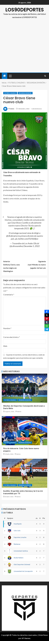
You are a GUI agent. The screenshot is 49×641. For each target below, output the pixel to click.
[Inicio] (4, 76)
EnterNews (43, 635)
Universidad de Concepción (23, 571)
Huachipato (18, 524)
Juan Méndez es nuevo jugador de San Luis (37, 264)
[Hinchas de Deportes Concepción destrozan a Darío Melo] (24, 388)
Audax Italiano (18, 558)
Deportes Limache (20, 537)
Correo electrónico (11, 337)
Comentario (8, 294)
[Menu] (10, 76)
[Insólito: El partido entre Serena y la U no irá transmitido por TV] (24, 473)
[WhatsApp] (46, 326)
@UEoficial (11, 236)
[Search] (45, 76)
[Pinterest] (46, 318)
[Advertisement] (24, 46)
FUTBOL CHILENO (10, 93)
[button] (10, 76)
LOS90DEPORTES (24, 9)
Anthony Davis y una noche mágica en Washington (11, 266)
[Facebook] (46, 311)
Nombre (7, 328)
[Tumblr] (46, 322)
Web (5, 346)
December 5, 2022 (32, 246)
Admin (12, 109)
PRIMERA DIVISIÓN (25, 400)
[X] (46, 315)
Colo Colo (17, 531)
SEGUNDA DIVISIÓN (25, 93)
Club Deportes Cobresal (22, 564)
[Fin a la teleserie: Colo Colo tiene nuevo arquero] (24, 430)
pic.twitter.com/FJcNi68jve (26, 238)
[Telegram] (46, 329)
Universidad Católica (21, 551)
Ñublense (17, 544)
